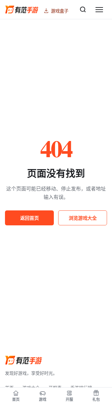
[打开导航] (99, 9)
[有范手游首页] (22, 9)
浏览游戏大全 (83, 218)
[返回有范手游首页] (23, 360)
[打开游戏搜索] (83, 9)
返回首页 (29, 218)
